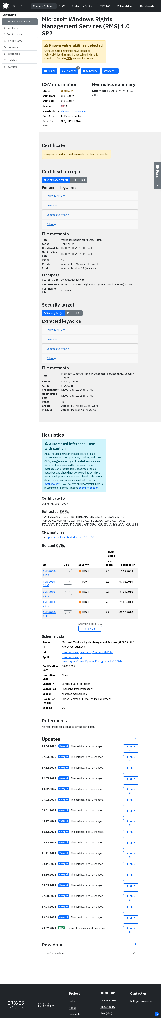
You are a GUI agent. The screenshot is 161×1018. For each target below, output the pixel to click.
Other (50, 224)
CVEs (69, 58)
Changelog (106, 1013)
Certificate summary (18, 21)
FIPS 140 (105, 6)
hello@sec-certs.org (141, 1001)
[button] (135, 738)
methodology (51, 483)
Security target (15, 40)
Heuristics (12, 47)
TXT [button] (82, 179)
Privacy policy (107, 1006)
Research (74, 1014)
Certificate (13, 28)
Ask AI (51, 71)
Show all (90, 628)
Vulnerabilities (125, 6)
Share (111, 71)
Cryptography (55, 195)
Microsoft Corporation (73, 111)
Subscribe (92, 71)
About (72, 1007)
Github (72, 1001)
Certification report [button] (57, 179)
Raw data (12, 66)
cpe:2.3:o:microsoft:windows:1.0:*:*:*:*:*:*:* (71, 537)
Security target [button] (54, 313)
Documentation (108, 1000)
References (13, 53)
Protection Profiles (83, 6)
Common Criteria (43, 6)
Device (51, 205)
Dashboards (147, 6)
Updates (12, 60)
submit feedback (88, 487)
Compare (71, 70)
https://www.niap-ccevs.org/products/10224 (87, 652)
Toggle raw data (54, 953)
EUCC (62, 6)
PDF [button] (74, 179)
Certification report (17, 34)
